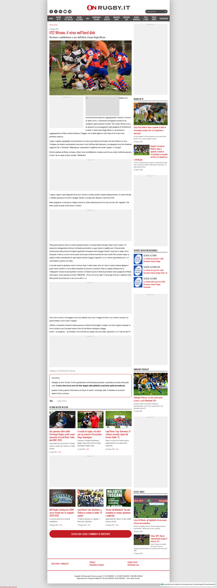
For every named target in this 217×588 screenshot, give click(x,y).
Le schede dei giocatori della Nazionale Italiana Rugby (153, 260)
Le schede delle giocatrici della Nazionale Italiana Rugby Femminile (154, 284)
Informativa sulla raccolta (8, 587)
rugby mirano (61, 400)
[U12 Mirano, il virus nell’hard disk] (90, 68)
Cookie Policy (132, 562)
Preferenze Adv (133, 565)
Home (51, 25)
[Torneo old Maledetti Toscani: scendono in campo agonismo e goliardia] (119, 498)
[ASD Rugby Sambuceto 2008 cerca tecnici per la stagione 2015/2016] (62, 498)
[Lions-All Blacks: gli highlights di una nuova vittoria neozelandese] (151, 506)
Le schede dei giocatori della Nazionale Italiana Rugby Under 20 (155, 271)
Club (56, 25)
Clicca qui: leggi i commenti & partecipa (90, 534)
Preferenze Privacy (97, 565)
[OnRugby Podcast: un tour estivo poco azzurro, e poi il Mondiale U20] (151, 384)
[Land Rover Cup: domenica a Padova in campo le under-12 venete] (91, 498)
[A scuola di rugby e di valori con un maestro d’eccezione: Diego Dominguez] (91, 420)
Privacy (92, 562)
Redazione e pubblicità (60, 563)
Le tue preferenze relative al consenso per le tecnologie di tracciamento (187, 584)
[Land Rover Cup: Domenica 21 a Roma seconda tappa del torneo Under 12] (119, 420)
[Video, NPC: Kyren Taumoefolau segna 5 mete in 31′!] (142, 540)
